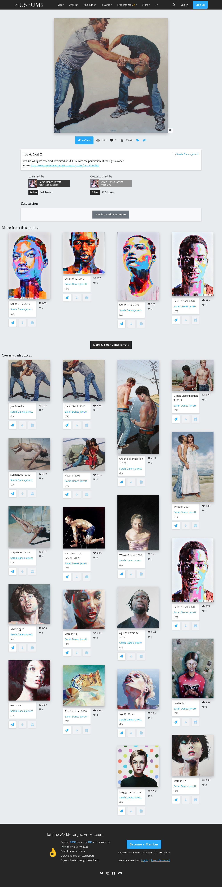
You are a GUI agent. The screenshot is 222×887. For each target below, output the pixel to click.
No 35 (122, 714)
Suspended (16, 474)
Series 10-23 (181, 301)
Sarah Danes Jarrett (187, 154)
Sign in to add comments (110, 214)
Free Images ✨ (126, 4)
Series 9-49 (16, 303)
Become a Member (144, 844)
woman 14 (71, 633)
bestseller (179, 703)
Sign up (200, 4)
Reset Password (160, 860)
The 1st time (72, 711)
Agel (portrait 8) (128, 633)
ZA (12, 313)
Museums (89, 4)
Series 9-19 (71, 278)
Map (60, 4)
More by (111, 344)
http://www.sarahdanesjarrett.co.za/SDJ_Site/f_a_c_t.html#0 (65, 165)
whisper (178, 506)
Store (145, 4)
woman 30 (16, 705)
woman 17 (180, 780)
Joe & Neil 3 (17, 406)
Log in (184, 4)
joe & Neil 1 (71, 406)
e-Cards (105, 4)
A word (69, 475)
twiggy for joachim (130, 792)
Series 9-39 (125, 304)
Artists (73, 4)
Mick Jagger (17, 629)
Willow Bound (127, 555)
